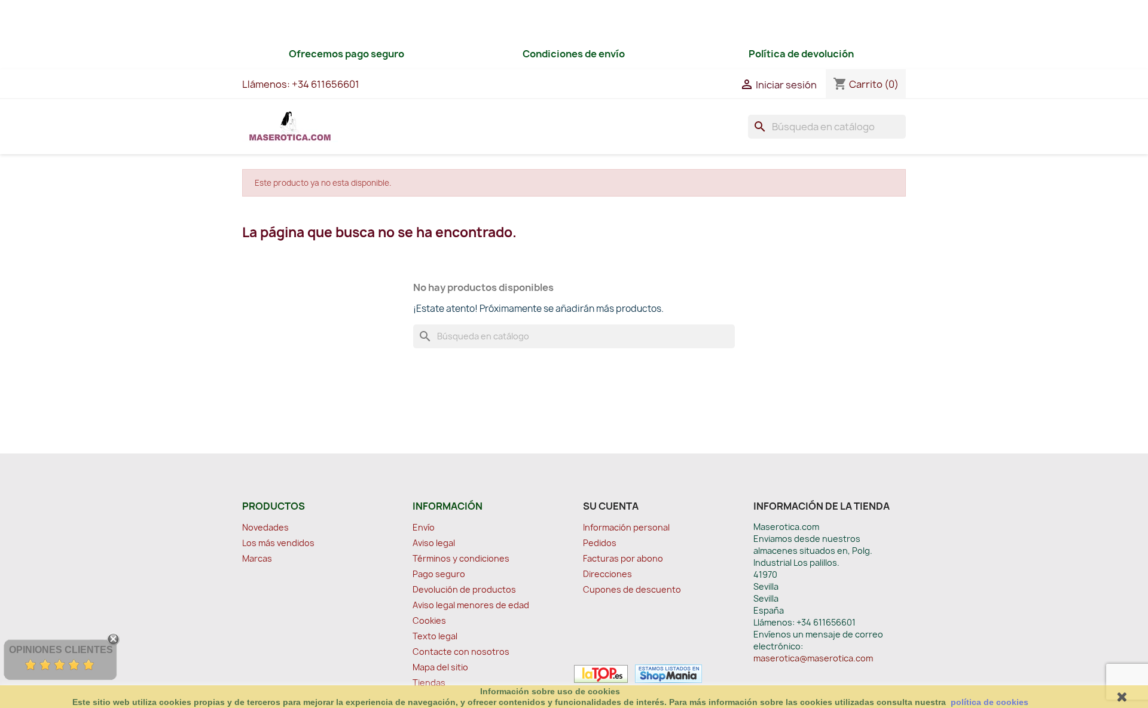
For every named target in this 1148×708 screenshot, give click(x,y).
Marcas (257, 558)
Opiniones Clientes (61, 650)
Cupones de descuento (632, 589)
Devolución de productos (464, 589)
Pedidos (599, 542)
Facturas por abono (623, 558)
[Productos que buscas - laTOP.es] (601, 672)
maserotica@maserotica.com (813, 658)
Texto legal (435, 636)
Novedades (265, 527)
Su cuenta (611, 506)
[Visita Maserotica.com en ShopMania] (666, 672)
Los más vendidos (278, 542)
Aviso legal (434, 542)
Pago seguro (439, 574)
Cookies (429, 620)
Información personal (626, 527)
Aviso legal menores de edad (471, 605)
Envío (424, 527)
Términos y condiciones (461, 558)
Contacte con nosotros (461, 651)
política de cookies (989, 702)
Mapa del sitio (440, 667)
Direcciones (607, 574)
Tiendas (429, 682)
